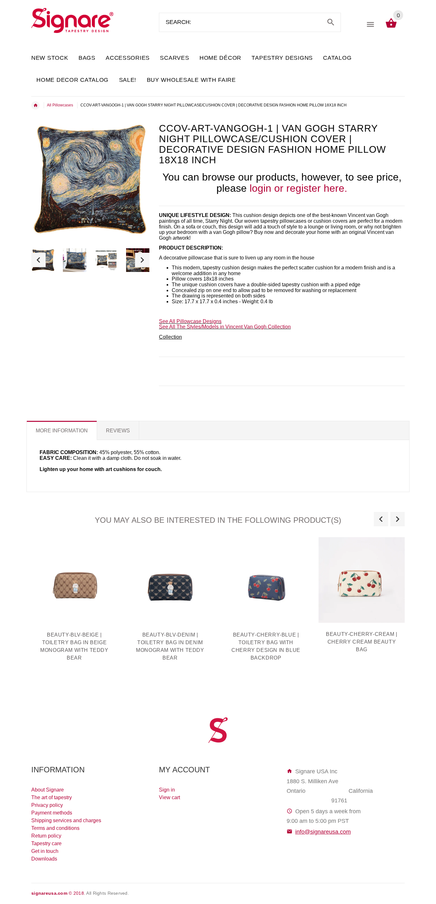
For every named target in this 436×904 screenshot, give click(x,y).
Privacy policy (47, 805)
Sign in (167, 789)
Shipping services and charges (66, 820)
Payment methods (51, 812)
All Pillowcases (60, 105)
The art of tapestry (51, 797)
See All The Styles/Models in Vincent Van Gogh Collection (225, 326)
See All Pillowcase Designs (190, 321)
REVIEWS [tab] (118, 430)
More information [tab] (62, 430)
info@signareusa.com (323, 832)
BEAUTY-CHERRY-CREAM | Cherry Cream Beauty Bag (361, 641)
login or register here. (298, 188)
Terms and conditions (55, 828)
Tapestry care (46, 843)
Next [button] (142, 260)
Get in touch (44, 851)
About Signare (47, 789)
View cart (169, 797)
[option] (74, 260)
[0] (391, 27)
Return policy (46, 835)
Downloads (44, 859)
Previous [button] (38, 260)
